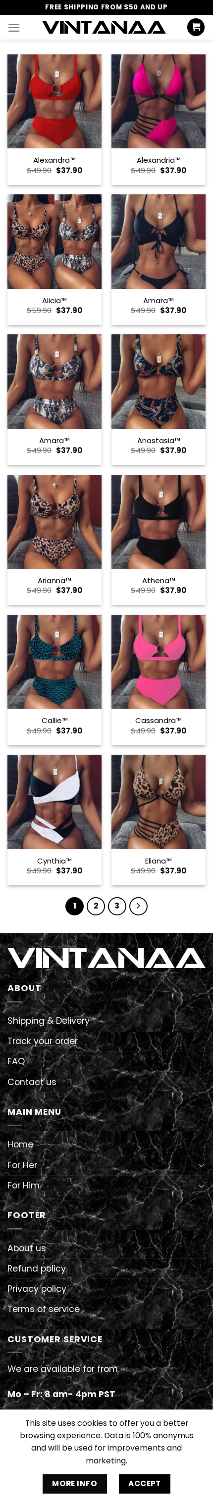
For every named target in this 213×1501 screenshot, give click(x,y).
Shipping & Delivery (48, 1021)
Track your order (42, 1041)
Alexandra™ (54, 160)
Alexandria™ (159, 160)
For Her (22, 1165)
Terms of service (43, 1309)
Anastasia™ (158, 440)
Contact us (31, 1082)
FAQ (16, 1061)
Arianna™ (54, 580)
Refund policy (36, 1268)
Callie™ (55, 720)
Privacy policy (36, 1289)
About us (26, 1248)
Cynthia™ (54, 860)
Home (20, 1144)
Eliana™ (158, 860)
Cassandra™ (158, 720)
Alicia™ (54, 300)
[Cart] (196, 27)
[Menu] (14, 28)
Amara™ (158, 300)
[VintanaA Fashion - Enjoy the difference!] (104, 27)
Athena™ (158, 580)
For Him (23, 1185)
